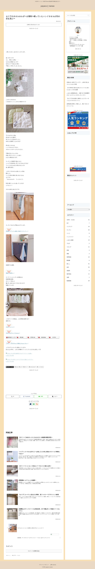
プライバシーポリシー (44, 564)
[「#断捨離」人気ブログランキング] (22, 337)
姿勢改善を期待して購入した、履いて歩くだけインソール (78, 104)
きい (78, 35)
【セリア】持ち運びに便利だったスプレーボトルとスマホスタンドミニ (78, 99)
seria (17, 366)
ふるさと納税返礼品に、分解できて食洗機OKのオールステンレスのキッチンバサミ (78, 94)
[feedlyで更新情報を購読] (33, 404)
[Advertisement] (34, 39)
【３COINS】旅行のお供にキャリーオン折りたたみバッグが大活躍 (78, 88)
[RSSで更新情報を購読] (37, 404)
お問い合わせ (53, 564)
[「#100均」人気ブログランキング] (54, 337)
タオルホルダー (33, 366)
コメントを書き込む (34, 551)
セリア (21, 366)
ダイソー (26, 366)
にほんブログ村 (10, 355)
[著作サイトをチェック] (30, 404)
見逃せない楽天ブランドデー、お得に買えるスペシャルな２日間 (78, 83)
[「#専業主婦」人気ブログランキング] (32, 337)
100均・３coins (10, 366)
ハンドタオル (40, 366)
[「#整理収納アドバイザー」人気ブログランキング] (11, 337)
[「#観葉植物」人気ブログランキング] (43, 337)
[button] (55, 396)
